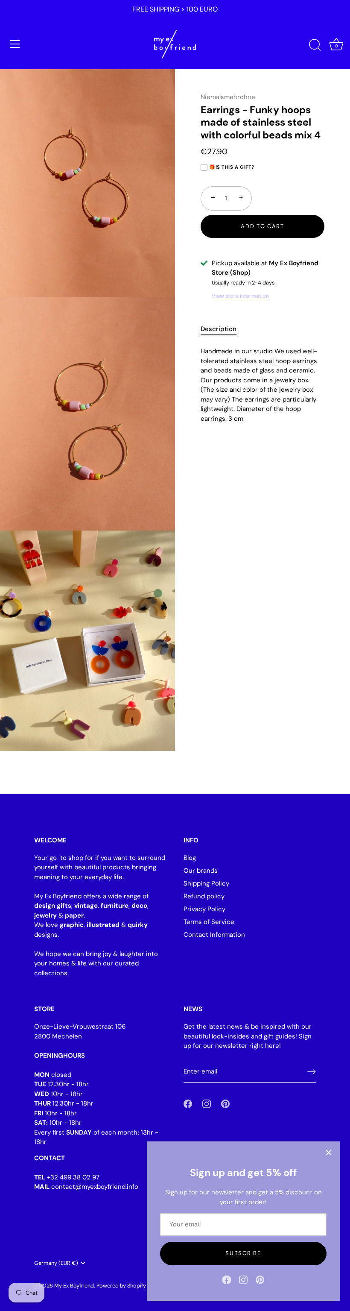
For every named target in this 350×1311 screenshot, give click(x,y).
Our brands (201, 870)
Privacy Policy (204, 909)
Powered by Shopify (121, 1285)
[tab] (223, 329)
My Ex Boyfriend (74, 1285)
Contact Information (214, 934)
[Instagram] (243, 1279)
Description (218, 329)
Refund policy (204, 896)
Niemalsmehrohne (228, 97)
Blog (190, 857)
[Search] (315, 45)
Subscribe (243, 1253)
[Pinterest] (260, 1279)
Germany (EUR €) (56, 1263)
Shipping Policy (206, 883)
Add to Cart (262, 226)
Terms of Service (209, 922)
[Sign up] (311, 1072)
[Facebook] (226, 1279)
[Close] (328, 1152)
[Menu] (15, 44)
